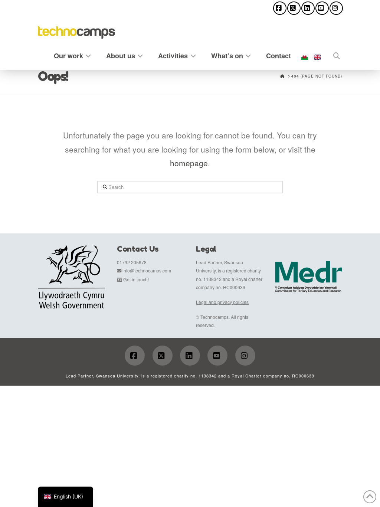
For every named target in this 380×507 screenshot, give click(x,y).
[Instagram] (336, 8)
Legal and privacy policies (222, 302)
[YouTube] (322, 8)
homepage (189, 163)
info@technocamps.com (146, 270)
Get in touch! (136, 279)
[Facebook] (280, 8)
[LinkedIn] (308, 8)
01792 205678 (132, 262)
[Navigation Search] (333, 54)
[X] (294, 8)
